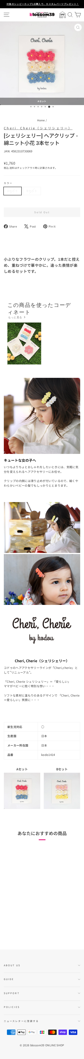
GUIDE (9, 979)
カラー (8, 183)
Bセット (31, 191)
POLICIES (12, 1007)
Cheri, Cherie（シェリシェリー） (38, 128)
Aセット (12, 191)
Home (41, 120)
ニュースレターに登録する (21, 1021)
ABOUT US (12, 965)
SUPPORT (11, 993)
